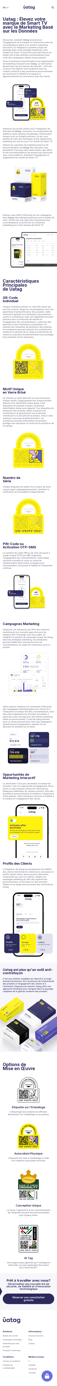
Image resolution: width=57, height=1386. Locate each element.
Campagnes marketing (12, 1340)
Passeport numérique (12, 1350)
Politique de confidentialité (9, 1366)
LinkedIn (31, 1365)
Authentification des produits (11, 1345)
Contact (31, 1343)
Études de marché (10, 1336)
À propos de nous (35, 1336)
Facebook (32, 1369)
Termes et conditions (11, 1361)
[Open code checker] (47, 1376)
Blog (30, 1340)
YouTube (32, 1373)
